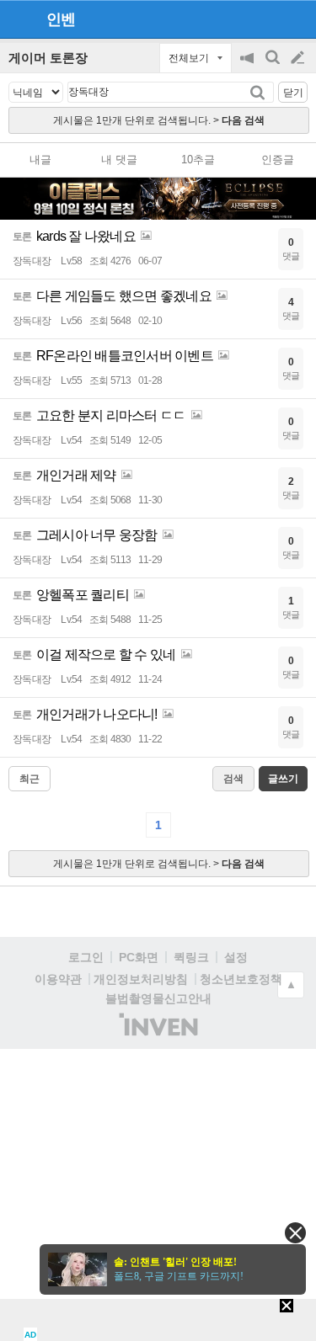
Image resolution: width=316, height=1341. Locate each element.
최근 (29, 779)
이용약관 (58, 979)
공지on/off (248, 66)
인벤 (60, 19)
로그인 (86, 957)
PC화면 (138, 957)
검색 (274, 66)
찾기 (259, 92)
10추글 (198, 159)
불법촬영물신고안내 (158, 998)
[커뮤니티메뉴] (18, 19)
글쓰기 (299, 58)
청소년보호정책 (241, 979)
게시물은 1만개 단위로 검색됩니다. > (159, 120)
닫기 (293, 92)
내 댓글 (119, 159)
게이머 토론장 (48, 58)
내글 (40, 159)
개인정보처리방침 (141, 979)
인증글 (277, 159)
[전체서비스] (296, 18)
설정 (236, 957)
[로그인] (265, 18)
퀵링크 (191, 957)
